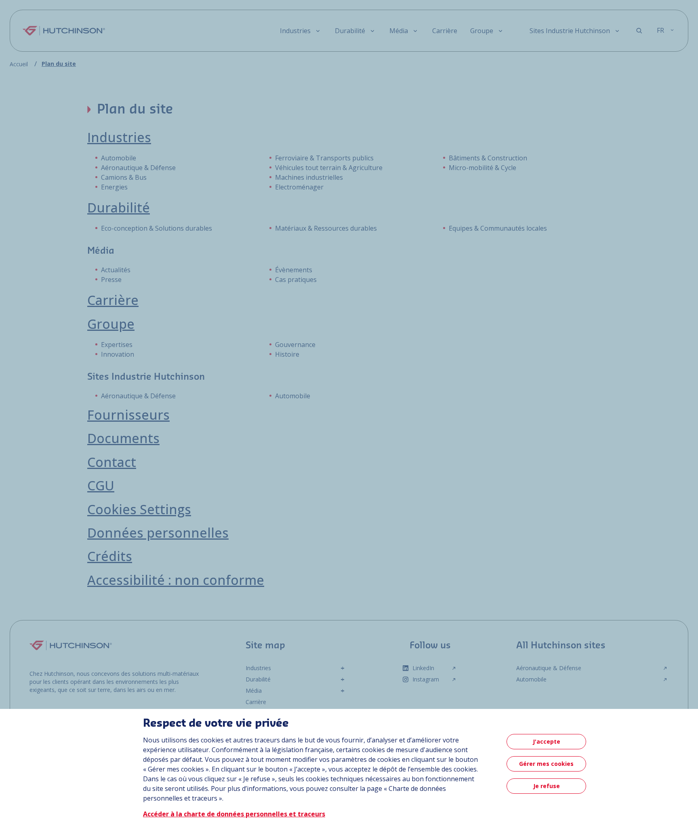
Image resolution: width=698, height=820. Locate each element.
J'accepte (546, 741)
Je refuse (546, 786)
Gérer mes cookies (546, 763)
